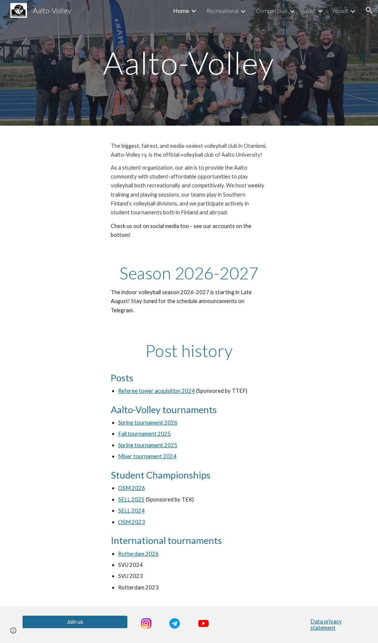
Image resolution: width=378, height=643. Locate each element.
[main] (189, 62)
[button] (369, 10)
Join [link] (310, 10)
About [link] (340, 10)
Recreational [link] (222, 10)
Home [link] (181, 10)
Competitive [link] (272, 10)
